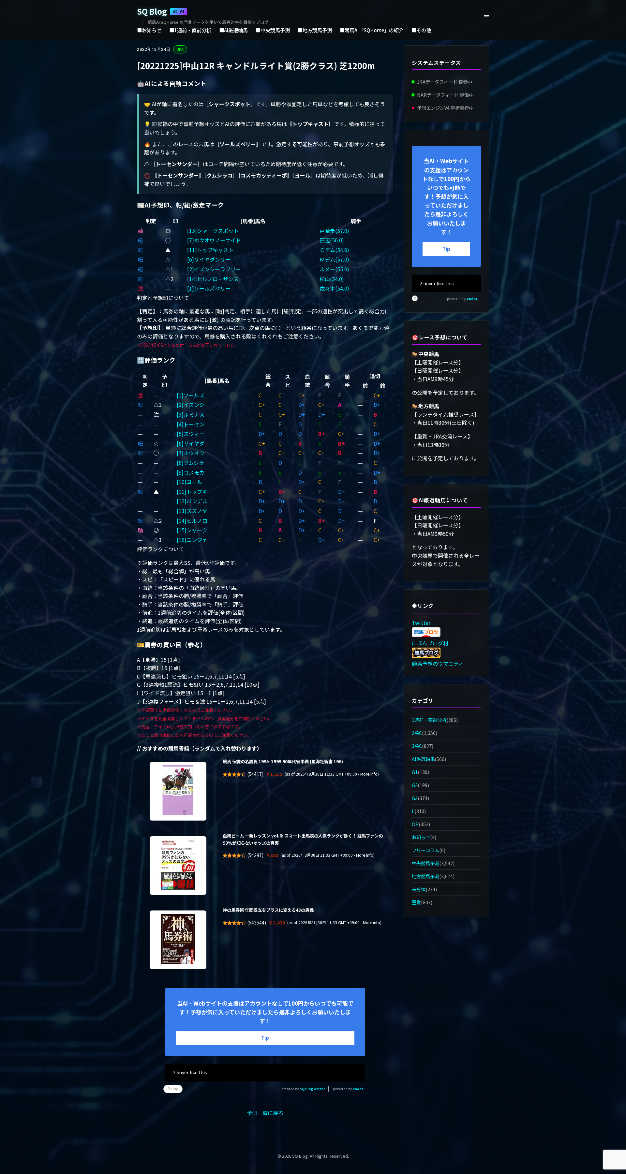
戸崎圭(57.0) (334, 231)
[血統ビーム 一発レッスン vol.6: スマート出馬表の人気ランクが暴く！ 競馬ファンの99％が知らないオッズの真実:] (178, 865)
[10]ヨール (189, 482)
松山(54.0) (332, 279)
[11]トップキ (192, 491)
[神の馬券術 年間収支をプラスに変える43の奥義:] (178, 939)
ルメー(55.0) (334, 269)
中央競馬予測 (425, 863)
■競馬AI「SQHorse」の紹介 (372, 30)
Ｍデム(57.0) (334, 259)
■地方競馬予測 (315, 30)
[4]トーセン (190, 424)
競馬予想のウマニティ (438, 663)
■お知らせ (149, 30)
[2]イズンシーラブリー (214, 269)
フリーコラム (425, 850)
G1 (415, 771)
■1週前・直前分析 (190, 30)
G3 (415, 798)
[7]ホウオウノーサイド (214, 240)
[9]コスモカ (190, 472)
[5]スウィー (190, 433)
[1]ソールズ (190, 395)
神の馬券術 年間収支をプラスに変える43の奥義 (268, 910)
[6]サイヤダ (190, 443)
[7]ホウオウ (190, 453)
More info (369, 774)
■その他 (421, 30)
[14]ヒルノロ (192, 520)
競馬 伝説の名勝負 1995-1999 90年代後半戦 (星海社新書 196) (283, 761)
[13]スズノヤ (192, 511)
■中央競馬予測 (273, 30)
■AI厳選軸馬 (233, 30)
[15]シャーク (192, 530)
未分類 (418, 889)
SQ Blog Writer (312, 1088)
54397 (255, 855)
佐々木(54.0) (334, 288)
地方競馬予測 (425, 876)
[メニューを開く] (486, 16)
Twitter (421, 622)
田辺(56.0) (332, 240)
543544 (256, 922)
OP (415, 824)
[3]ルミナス (190, 414)
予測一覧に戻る (265, 1113)
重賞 (416, 902)
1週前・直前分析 (429, 719)
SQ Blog (160, 11)
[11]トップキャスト (210, 250)
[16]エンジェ (192, 540)
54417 (255, 774)
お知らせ (421, 837)
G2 (415, 784)
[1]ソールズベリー (209, 288)
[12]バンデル (192, 501)
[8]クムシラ (190, 462)
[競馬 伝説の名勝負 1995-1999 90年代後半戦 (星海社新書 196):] (178, 791)
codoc (358, 1088)
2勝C (417, 732)
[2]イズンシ (190, 404)
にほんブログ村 (430, 643)
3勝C (417, 745)
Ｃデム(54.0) (334, 250)
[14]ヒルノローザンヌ (213, 279)
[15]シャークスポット (213, 231)
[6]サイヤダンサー (209, 259)
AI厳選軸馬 (423, 758)
